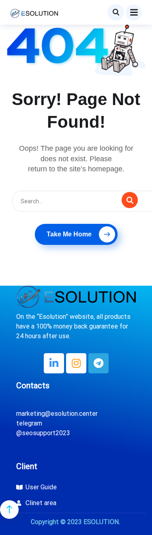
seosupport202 (44, 433)
